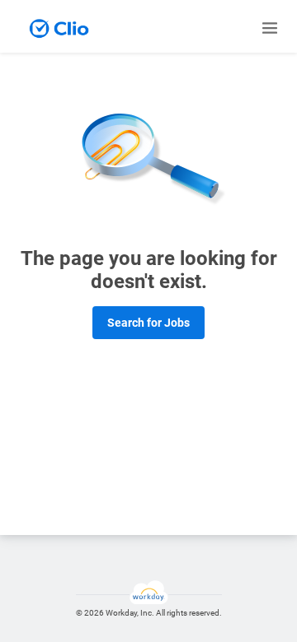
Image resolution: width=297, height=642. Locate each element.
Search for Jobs (148, 322)
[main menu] (270, 28)
